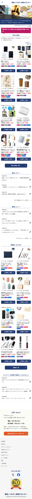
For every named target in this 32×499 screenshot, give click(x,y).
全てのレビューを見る (23, 238)
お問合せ (3, 444)
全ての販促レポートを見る (21, 200)
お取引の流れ (4, 452)
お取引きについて (5, 449)
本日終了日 (28, 43)
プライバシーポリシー (6, 446)
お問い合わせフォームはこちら (16, 433)
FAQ (2, 460)
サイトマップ (4, 466)
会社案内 (3, 441)
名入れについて (4, 455)
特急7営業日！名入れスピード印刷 (23, 25)
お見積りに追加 (8, 70)
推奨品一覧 (16, 367)
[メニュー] (2, 2)
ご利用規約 (3, 463)
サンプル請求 (4, 457)
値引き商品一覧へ (16, 165)
